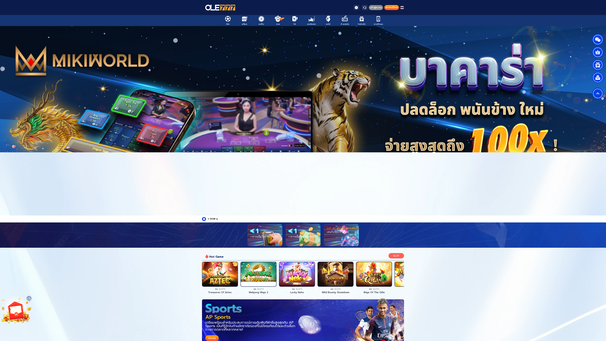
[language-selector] (402, 7)
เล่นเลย (220, 274)
